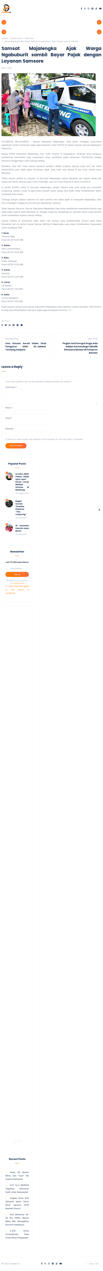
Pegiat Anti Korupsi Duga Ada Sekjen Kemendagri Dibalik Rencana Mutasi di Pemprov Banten (80, 348)
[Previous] (15, 1141)
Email (8, 418)
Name (9, 407)
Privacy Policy (18, 583)
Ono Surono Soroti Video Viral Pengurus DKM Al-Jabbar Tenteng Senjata (25, 346)
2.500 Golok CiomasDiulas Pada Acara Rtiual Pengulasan (17, 1234)
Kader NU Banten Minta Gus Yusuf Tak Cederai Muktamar (17, 1175)
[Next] (19, 1141)
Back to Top (94, 1264)
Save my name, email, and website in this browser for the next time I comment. (45, 439)
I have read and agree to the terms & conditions (17, 589)
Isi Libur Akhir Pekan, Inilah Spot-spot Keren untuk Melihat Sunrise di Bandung (22, 482)
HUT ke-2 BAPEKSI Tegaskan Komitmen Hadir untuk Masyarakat (17, 1188)
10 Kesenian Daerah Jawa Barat (22, 528)
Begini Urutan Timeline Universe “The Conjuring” (21, 508)
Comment (11, 387)
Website (9, 428)
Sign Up (17, 574)
